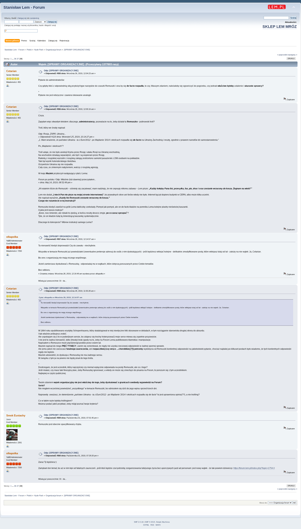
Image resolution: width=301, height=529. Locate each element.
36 (15, 59)
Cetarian (11, 71)
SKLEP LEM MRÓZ (280, 26)
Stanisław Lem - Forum (24, 7)
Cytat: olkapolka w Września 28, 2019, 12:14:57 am (60, 297)
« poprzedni (282, 55)
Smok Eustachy (15, 415)
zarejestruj (34, 18)
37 (18, 59)
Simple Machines (163, 522)
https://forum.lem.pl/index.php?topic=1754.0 (254, 468)
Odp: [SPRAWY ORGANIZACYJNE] (61, 70)
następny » (292, 55)
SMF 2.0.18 (138, 522)
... (13, 59)
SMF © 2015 (150, 522)
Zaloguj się (21, 18)
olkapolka (12, 236)
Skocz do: (263, 503)
